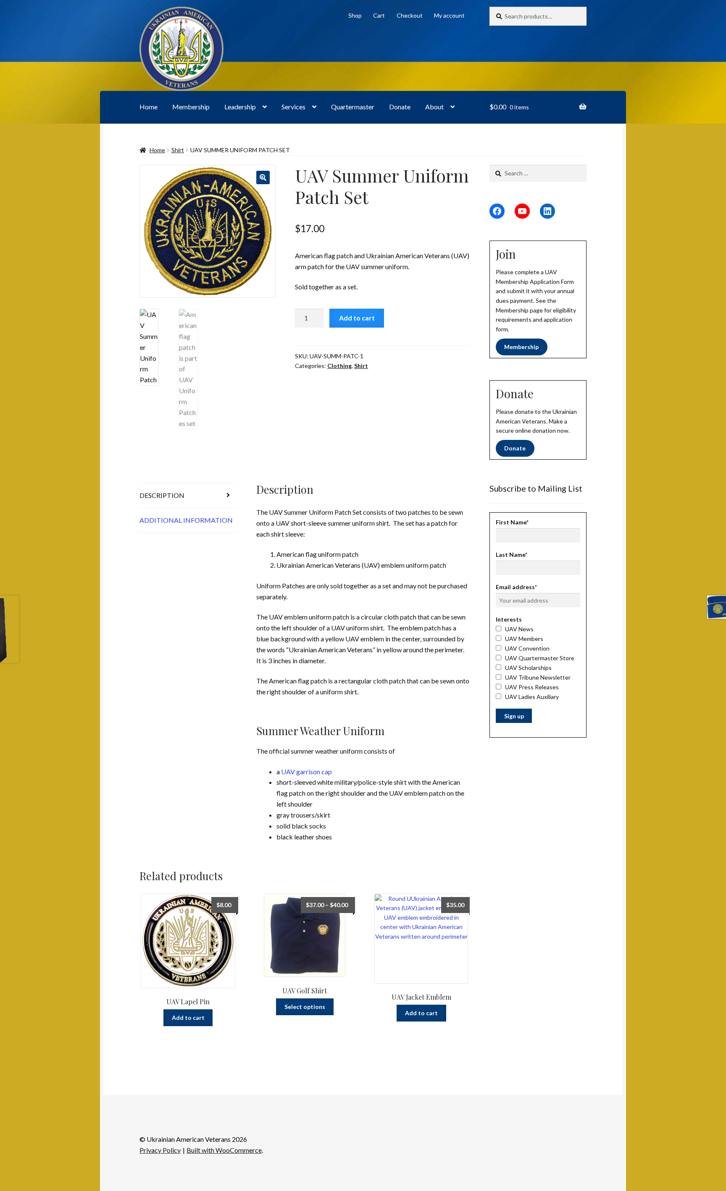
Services (293, 107)
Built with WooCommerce (224, 1150)
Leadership (240, 107)
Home (148, 107)
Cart (379, 15)
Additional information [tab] (186, 520)
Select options (304, 1006)
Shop (355, 15)
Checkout (410, 15)
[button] (263, 177)
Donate (399, 107)
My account (449, 15)
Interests (509, 619)
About (434, 107)
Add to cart (357, 318)
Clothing (339, 365)
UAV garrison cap (306, 771)
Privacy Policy (160, 1150)
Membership (191, 107)
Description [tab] (161, 495)
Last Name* (511, 554)
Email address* (516, 586)
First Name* (512, 522)
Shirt (177, 150)
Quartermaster (352, 107)
